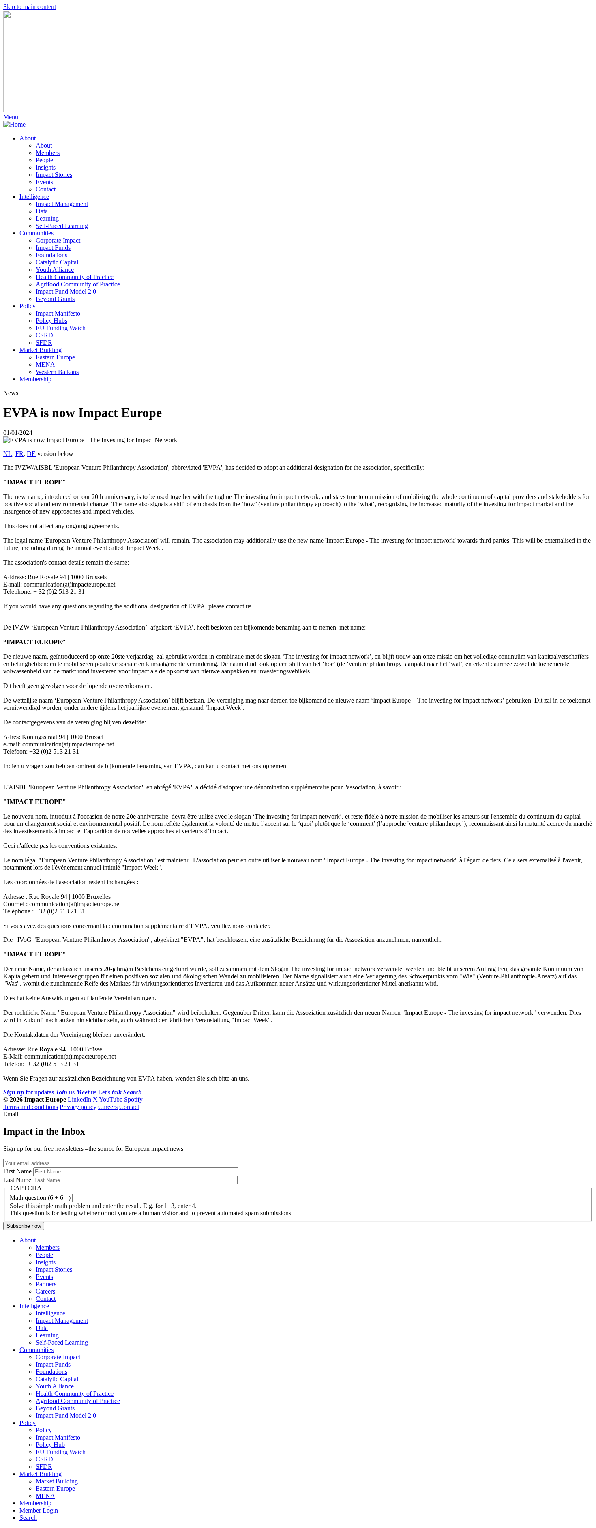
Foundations (51, 1371)
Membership (35, 1503)
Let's (110, 1092)
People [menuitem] (44, 160)
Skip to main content (29, 6)
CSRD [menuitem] (44, 335)
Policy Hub (50, 1444)
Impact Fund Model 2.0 (66, 1415)
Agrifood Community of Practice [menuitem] (78, 284)
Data (42, 1327)
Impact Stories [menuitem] (54, 174)
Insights (46, 1262)
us (65, 1092)
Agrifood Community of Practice (78, 1400)
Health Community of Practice (75, 1393)
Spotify (133, 1099)
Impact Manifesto (58, 1437)
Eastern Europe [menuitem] (55, 357)
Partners (46, 1284)
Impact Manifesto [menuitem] (58, 313)
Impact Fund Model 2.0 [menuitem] (66, 291)
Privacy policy (78, 1106)
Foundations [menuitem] (51, 254)
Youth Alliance (55, 1386)
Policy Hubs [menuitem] (51, 320)
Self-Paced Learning (62, 1342)
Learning (47, 1335)
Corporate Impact (58, 1357)
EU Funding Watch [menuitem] (61, 328)
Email (10, 1114)
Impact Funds (53, 1364)
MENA (45, 1495)
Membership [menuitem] (35, 379)
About (27, 1240)
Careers (108, 1106)
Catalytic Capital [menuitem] (57, 262)
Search (28, 1517)
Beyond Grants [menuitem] (55, 298)
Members (48, 1247)
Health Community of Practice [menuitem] (75, 276)
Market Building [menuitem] (40, 349)
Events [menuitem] (44, 181)
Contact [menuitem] (46, 189)
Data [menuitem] (42, 211)
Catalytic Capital (57, 1378)
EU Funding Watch (61, 1451)
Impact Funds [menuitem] (53, 247)
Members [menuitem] (48, 152)
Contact (129, 1106)
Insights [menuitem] (46, 167)
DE (31, 453)
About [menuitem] (27, 138)
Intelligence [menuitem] (34, 196)
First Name (17, 1171)
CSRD (44, 1459)
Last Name (17, 1179)
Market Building (40, 1473)
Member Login (38, 1510)
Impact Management (62, 1320)
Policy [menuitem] (27, 306)
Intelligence (34, 1305)
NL (7, 453)
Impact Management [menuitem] (62, 203)
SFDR (44, 1466)
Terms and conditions (30, 1106)
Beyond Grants (55, 1408)
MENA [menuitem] (45, 364)
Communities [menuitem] (36, 233)
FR (19, 453)
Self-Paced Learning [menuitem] (62, 225)
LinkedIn (79, 1099)
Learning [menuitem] (47, 218)
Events (44, 1276)
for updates (28, 1092)
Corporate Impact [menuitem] (58, 240)
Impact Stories (54, 1269)
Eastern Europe (55, 1488)
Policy (27, 1422)
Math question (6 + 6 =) (40, 1197)
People (44, 1254)
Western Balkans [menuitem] (57, 371)
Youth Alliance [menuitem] (55, 269)
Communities (36, 1349)
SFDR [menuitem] (44, 342)
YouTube (110, 1099)
